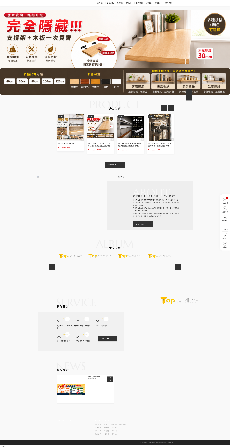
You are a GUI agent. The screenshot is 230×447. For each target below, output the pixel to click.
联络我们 (158, 3)
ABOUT (140, 224)
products (112, 165)
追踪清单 (98, 431)
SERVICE (105, 338)
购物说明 (98, 434)
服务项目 (139, 3)
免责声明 (123, 424)
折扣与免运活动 (85, 389)
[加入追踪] (82, 139)
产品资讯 (129, 3)
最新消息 (110, 3)
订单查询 (98, 427)
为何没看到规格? (70, 262)
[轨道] (115, 52)
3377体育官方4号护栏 (70, 132)
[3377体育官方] (63, 3)
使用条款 (168, 3)
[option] (115, 52)
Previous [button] (189, 92)
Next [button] (170, 108)
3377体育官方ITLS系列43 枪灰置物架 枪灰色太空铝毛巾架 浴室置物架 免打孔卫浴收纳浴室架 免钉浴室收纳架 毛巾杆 (160, 134)
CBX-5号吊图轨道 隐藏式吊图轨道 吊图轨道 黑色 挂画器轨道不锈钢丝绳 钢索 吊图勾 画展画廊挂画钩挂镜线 (130, 134)
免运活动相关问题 (130, 267)
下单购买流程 (100, 258)
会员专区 (98, 424)
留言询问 (149, 3)
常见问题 (120, 3)
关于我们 (100, 3)
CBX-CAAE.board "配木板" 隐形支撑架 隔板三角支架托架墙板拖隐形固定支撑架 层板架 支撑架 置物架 (100, 134)
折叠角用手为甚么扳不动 (159, 255)
